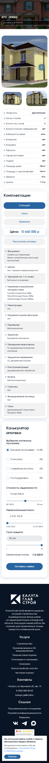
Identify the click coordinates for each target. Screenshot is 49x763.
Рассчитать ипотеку (24, 242)
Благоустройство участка (24, 668)
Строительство (24, 644)
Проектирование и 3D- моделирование (24, 649)
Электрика (24, 664)
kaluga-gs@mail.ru (24, 695)
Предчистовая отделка (25, 655)
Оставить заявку (24, 566)
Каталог (19, 23)
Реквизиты (24, 717)
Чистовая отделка (24, 673)
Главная (9, 23)
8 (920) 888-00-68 (24, 691)
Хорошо (12, 757)
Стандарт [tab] (24, 205)
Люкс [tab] (24, 214)
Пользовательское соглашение (24, 709)
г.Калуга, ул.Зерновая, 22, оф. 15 (24, 686)
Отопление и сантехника (24, 660)
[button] (42, 67)
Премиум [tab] (24, 222)
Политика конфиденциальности (24, 713)
